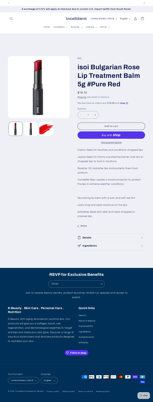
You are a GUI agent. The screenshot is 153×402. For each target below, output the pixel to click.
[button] (11, 18)
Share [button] (84, 226)
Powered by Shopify (35, 391)
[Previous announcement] (9, 3)
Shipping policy (103, 391)
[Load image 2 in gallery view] (31, 129)
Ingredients (85, 332)
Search (82, 315)
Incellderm (20, 391)
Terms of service (85, 391)
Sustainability (86, 326)
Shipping (82, 97)
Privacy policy (53, 391)
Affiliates (83, 343)
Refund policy (68, 391)
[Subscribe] (101, 284)
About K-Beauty (87, 321)
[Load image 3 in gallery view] (46, 129)
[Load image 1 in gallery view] (15, 129)
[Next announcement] (144, 3)
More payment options (111, 143)
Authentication (86, 337)
